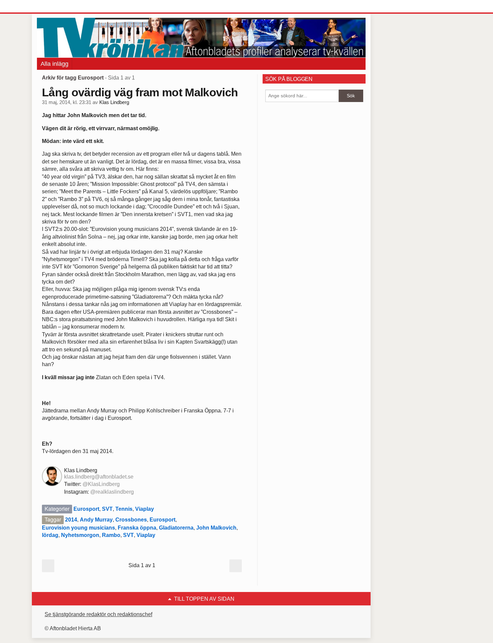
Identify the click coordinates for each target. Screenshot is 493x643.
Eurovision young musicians (78, 528)
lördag (50, 535)
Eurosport (86, 509)
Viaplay (144, 509)
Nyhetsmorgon (80, 535)
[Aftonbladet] (62, 6)
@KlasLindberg (101, 484)
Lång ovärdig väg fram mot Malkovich (140, 92)
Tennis (123, 509)
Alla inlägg (54, 63)
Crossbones (131, 520)
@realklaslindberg (112, 492)
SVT (107, 509)
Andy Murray (96, 520)
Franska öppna (137, 528)
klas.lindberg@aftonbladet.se (98, 477)
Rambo (111, 535)
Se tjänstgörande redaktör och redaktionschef (98, 614)
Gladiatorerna (176, 528)
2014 (71, 520)
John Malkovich (216, 528)
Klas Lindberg (114, 102)
